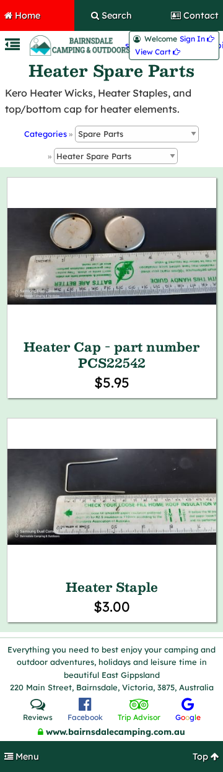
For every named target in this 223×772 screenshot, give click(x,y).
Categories (45, 134)
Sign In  (197, 39)
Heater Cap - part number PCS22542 (111, 354)
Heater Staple (112, 586)
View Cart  (157, 52)
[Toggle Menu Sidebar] (12, 46)
